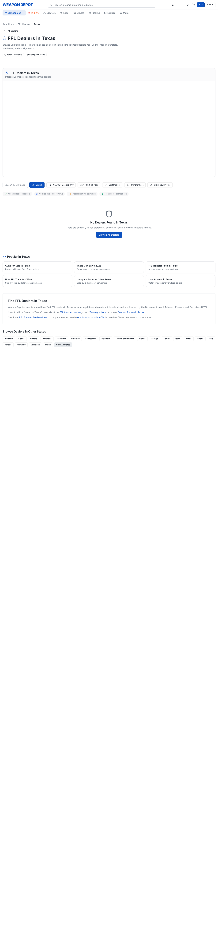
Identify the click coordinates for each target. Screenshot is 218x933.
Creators (51, 12)
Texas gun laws (98, 312)
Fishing (96, 12)
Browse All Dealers (109, 234)
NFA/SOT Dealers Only (63, 185)
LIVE (36, 12)
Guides (80, 12)
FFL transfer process (70, 312)
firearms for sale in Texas (131, 312)
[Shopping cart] (193, 5)
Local (66, 12)
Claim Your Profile (162, 185)
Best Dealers (114, 185)
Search (39, 185)
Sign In (210, 5)
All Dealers (13, 31)
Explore (111, 12)
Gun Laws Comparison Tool (91, 317)
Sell (201, 5)
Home (11, 24)
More (125, 12)
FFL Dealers (24, 24)
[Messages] (181, 5)
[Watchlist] (187, 5)
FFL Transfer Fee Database (33, 317)
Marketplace (14, 12)
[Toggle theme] (173, 5)
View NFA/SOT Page (89, 185)
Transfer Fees (137, 185)
